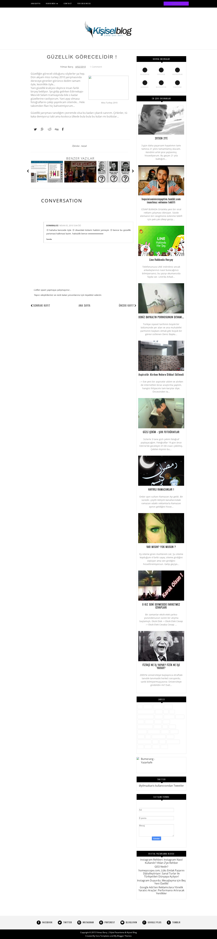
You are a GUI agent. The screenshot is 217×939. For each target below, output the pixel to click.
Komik (166, 721)
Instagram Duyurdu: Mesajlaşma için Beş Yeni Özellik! (161, 882)
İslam (140, 721)
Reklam (174, 731)
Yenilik (156, 746)
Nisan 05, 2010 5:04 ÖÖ (70, 225)
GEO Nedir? (161, 866)
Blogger (168, 706)
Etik (166, 711)
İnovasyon (169, 716)
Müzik (172, 726)
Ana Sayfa (84, 305)
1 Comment (96, 66)
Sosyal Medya (144, 741)
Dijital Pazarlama (145, 711)
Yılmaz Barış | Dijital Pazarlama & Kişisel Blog (116, 932)
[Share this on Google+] (40, 129)
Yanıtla (49, 239)
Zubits (164, 746)
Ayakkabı (158, 706)
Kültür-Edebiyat (145, 726)
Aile (140, 706)
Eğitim (159, 711)
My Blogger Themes (123, 936)
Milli (165, 726)
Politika (165, 731)
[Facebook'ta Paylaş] (61, 129)
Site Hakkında (159, 736)
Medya (158, 726)
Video (148, 746)
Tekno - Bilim (173, 741)
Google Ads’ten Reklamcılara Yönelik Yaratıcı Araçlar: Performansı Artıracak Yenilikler (161, 890)
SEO (148, 736)
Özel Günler (154, 731)
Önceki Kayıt (126, 305)
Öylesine (76, 145)
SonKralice (52, 225)
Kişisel (158, 721)
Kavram (149, 721)
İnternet (179, 716)
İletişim (159, 716)
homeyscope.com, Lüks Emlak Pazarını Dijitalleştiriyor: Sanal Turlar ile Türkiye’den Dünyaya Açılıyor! (161, 873)
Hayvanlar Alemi (145, 716)
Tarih (162, 741)
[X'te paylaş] (33, 129)
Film (172, 711)
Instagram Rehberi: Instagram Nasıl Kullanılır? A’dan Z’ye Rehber (161, 861)
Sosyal (84, 145)
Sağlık (141, 736)
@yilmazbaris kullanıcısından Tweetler (161, 785)
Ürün (140, 746)
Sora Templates (103, 936)
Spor (155, 741)
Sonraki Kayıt (41, 305)
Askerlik (147, 706)
